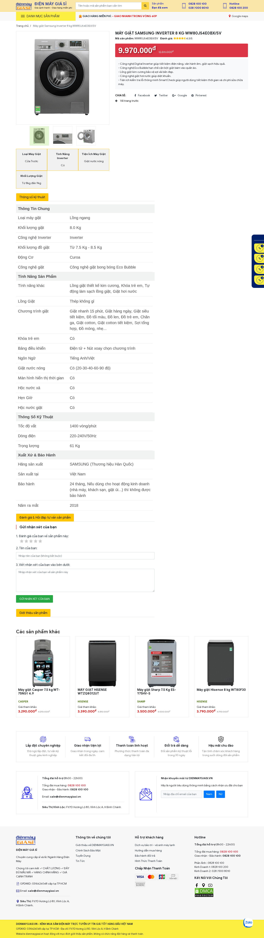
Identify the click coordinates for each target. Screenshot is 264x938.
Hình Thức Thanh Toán (148, 861)
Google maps (239, 16)
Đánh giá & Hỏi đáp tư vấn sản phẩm (45, 518)
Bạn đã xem (160, 7)
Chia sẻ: (120, 95)
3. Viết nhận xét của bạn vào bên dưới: (43, 565)
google (182, 95)
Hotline (234, 3)
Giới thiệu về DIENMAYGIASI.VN (95, 845)
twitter (163, 95)
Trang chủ (22, 26)
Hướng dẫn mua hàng (148, 850)
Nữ (220, 794)
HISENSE (83, 701)
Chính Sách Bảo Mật (88, 850)
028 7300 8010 (198, 7)
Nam (209, 794)
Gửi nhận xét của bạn (34, 599)
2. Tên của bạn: (26, 548)
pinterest (201, 95)
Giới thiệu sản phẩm (33, 613)
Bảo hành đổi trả (145, 855)
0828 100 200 (238, 7)
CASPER (23, 701)
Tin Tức (80, 861)
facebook (144, 95)
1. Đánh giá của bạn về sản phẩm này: (42, 536)
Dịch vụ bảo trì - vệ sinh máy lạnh (155, 845)
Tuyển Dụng (83, 855)
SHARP (141, 701)
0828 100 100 (197, 3)
